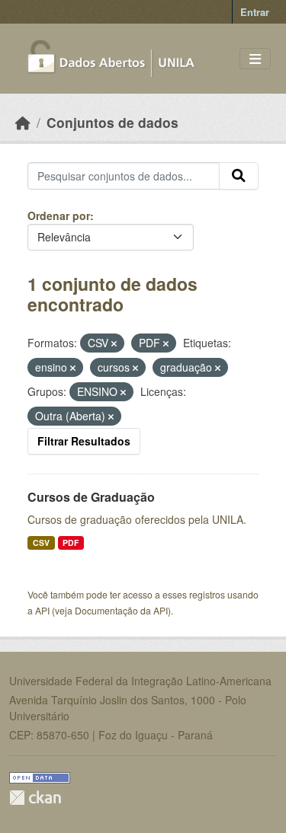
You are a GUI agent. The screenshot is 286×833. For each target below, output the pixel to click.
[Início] (23, 122)
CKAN (35, 798)
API (42, 610)
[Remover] (114, 343)
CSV (41, 542)
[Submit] (239, 176)
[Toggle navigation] (255, 59)
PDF (71, 542)
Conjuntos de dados (112, 122)
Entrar (254, 12)
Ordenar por (58, 215)
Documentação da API (121, 610)
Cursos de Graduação (91, 497)
